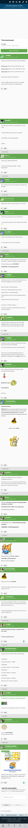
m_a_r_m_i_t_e (9, 198)
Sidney (18, 356)
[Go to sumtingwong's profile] (2, 597)
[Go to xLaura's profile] (2, 180)
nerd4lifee (8, 232)
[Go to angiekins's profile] (2, 473)
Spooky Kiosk (4, 68)
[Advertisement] (14, 24)
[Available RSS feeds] (25, 815)
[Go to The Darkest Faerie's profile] (2, 649)
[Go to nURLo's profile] (2, 255)
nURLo (7, 254)
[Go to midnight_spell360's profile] (2, 747)
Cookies (25, 818)
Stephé (4, 44)
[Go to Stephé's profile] (2, 56)
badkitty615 (8, 719)
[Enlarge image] (4, 375)
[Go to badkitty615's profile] (2, 720)
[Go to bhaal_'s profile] (2, 212)
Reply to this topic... (9, 797)
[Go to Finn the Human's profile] (2, 402)
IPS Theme (3, 818)
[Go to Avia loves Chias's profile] (2, 569)
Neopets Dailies (15, 45)
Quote (5, 88)
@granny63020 (5, 751)
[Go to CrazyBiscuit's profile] (2, 318)
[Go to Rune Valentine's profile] (2, 539)
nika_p (7, 155)
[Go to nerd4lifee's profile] (2, 232)
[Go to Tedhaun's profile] (2, 275)
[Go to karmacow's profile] (2, 365)
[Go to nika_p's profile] (2, 156)
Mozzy (7, 497)
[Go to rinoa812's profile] (2, 121)
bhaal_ (7, 211)
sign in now (8, 791)
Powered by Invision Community (14, 821)
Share (7, 805)
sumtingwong (9, 596)
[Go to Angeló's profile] (2, 625)
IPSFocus (9, 818)
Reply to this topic (14, 50)
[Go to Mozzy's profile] (2, 498)
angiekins (8, 472)
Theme (14, 818)
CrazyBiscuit (8, 317)
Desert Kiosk (4, 71)
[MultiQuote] (2, 89)
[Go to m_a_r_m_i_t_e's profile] (2, 199)
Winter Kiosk (4, 66)
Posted (11, 57)
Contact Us (19, 818)
